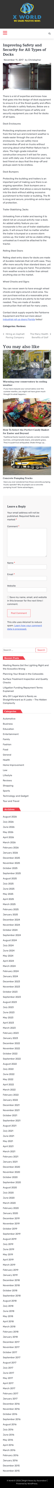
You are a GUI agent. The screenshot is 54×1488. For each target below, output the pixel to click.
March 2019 (9, 1264)
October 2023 (10, 991)
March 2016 (9, 1450)
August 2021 (9, 1125)
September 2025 (12, 873)
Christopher (34, 60)
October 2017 (10, 1352)
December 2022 (11, 1043)
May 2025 (8, 894)
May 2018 (8, 1316)
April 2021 (8, 1146)
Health (6, 760)
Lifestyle (7, 775)
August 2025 (10, 878)
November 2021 (11, 1110)
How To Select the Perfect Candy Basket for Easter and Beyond (26, 431)
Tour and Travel (11, 801)
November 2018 (11, 1285)
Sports (6, 790)
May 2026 (8, 832)
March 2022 (9, 1089)
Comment (13, 526)
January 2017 (10, 1398)
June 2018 (8, 1311)
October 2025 (10, 868)
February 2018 (10, 1331)
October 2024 (10, 930)
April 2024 (8, 961)
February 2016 (10, 1455)
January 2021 (10, 1161)
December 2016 (11, 1403)
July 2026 (8, 821)
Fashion (7, 744)
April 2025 (8, 899)
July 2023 (8, 1007)
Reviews (21, 326)
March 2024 (9, 966)
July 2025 (8, 883)
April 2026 (8, 837)
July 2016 (8, 1429)
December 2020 (11, 1167)
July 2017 (8, 1367)
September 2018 (12, 1295)
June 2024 (9, 950)
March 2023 (9, 1027)
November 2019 (11, 1223)
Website (11, 585)
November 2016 (11, 1409)
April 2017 (8, 1383)
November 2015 (11, 1470)
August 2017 (9, 1362)
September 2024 (12, 935)
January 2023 (10, 1038)
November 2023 (11, 986)
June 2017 (8, 1373)
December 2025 (11, 858)
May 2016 (8, 1440)
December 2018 (11, 1280)
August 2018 (10, 1300)
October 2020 (10, 1177)
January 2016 (10, 1460)
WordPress (32, 1483)
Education (8, 729)
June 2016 (8, 1434)
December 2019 (11, 1218)
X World (10, 1480)
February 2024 (11, 971)
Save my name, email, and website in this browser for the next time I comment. (27, 600)
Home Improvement (13, 765)
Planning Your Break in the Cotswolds (23, 674)
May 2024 (8, 955)
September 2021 (11, 1120)
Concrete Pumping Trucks (17, 478)
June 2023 (9, 1012)
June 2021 (8, 1136)
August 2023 (10, 1002)
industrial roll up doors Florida (19, 319)
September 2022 (12, 1058)
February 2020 (11, 1208)
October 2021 (10, 1115)
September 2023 (12, 997)
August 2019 (9, 1239)
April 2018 (8, 1321)
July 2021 (8, 1130)
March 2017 (9, 1388)
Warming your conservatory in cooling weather (25, 383)
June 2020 (9, 1197)
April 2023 (8, 1022)
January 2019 (10, 1275)
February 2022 (11, 1094)
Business (8, 723)
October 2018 (10, 1290)
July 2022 (8, 1069)
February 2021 (10, 1156)
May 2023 (8, 1017)
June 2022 (8, 1074)
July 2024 (8, 945)
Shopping (8, 785)
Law (5, 770)
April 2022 (8, 1084)
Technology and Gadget (16, 796)
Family (6, 739)
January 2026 (10, 852)
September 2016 (12, 1419)
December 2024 (11, 919)
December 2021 (11, 1105)
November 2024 (11, 924)
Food (5, 749)
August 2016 (10, 1424)
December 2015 (11, 1465)
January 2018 (10, 1336)
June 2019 (8, 1249)
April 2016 (8, 1445)
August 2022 (10, 1064)
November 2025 (11, 863)
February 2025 (11, 909)
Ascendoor (42, 1480)
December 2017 (11, 1342)
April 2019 (8, 1259)
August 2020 (10, 1187)
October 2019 (10, 1228)
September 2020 (12, 1182)
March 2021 (9, 1151)
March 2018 (9, 1326)
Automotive (9, 718)
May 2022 (8, 1079)
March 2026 (9, 842)
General (7, 754)
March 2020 (9, 1203)
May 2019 (8, 1254)
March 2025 (9, 904)
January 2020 (10, 1213)
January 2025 (10, 914)
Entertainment (11, 734)
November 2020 (11, 1172)
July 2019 (8, 1244)
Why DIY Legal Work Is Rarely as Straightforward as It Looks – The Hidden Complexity (25, 699)
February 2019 (10, 1270)
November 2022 (11, 1048)
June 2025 (9, 888)
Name (11, 563)
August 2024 (10, 940)
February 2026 (11, 847)
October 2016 (10, 1414)
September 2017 (11, 1357)
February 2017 (10, 1393)
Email (11, 574)
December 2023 (11, 981)
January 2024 (10, 976)
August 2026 (10, 816)
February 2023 (11, 1033)
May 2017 (8, 1378)
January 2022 (10, 1100)
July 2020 (8, 1192)
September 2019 (11, 1233)
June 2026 (9, 827)
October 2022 (10, 1053)
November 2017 (11, 1347)
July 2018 (8, 1306)
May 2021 (8, 1141)
